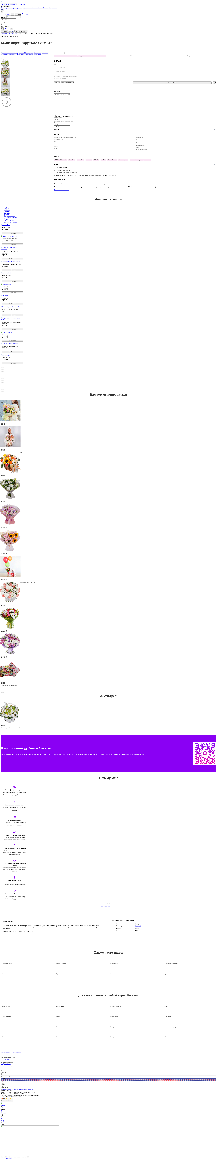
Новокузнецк (114, 1016)
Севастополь (5, 1037)
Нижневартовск (6, 1016)
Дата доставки (58, 117)
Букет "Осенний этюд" (7, 632)
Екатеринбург (60, 1006)
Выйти (25, 14)
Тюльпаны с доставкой (117, 974)
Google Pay (80, 160)
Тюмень (58, 1037)
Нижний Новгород (170, 1027)
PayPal (103, 160)
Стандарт (79, 56)
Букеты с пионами (61, 963)
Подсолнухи (114, 963)
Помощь (40, 8)
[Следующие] (3, 369)
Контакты (35, 8)
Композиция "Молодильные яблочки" (12, 451)
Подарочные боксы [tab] (9, 216)
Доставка (12, 4)
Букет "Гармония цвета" (8, 529)
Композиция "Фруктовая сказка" (10, 726)
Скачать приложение (7, 1158)
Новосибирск (6, 1006)
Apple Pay (71, 160)
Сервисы (45, 8)
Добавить (13, 233)
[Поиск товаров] (2, 28)
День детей (138, 926)
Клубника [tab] (7, 210)
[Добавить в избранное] (214, 83)
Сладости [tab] (7, 211)
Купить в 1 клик (172, 82)
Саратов (5, 31)
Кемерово (113, 1037)
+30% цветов (134, 56)
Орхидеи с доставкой (62, 974)
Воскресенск (114, 1027)
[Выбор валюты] (2, 12)
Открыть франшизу (16, 8)
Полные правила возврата (61, 190)
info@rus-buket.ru (6, 1064)
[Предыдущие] (1, 58)
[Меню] (11, 29)
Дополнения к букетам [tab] (10, 222)
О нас (7, 4)
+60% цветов (189, 56)
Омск (166, 1006)
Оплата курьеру (123, 160)
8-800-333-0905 (5, 1059)
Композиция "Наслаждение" (9, 684)
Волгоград (168, 1016)
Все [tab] (5, 205)
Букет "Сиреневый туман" (8, 658)
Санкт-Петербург (7, 1027)
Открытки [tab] (7, 207)
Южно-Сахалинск (115, 1006)
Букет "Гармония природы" (9, 503)
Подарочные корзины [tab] (10, 217)
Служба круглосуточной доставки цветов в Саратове (17, 1089)
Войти (19, 14)
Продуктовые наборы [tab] (10, 219)
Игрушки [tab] (6, 213)
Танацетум (57, 139)
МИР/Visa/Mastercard (60, 160)
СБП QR (96, 160)
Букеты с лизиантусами (171, 974)
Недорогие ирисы (7, 963)
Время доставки (58, 122)
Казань (58, 1016)
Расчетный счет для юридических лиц (140, 160)
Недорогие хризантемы (171, 963)
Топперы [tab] (6, 214)
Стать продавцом (6, 8)
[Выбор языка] (2, 10)
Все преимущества (105, 906)
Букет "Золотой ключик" (8, 554)
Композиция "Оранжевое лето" (10, 477)
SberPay (89, 160)
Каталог (3, 4)
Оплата (17, 4)
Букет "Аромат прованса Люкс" (10, 606)
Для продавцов (5, 6)
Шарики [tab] (6, 208)
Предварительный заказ (67, 82)
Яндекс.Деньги (112, 160)
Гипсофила (5, 974)
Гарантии (22, 4)
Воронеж (58, 1027)
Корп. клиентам (27, 8)
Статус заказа (53, 8)
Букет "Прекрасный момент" (9, 414)
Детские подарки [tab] (9, 220)
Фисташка (138, 139)
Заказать (57, 82)
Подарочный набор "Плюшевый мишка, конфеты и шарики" (18, 580)
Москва (167, 1037)
